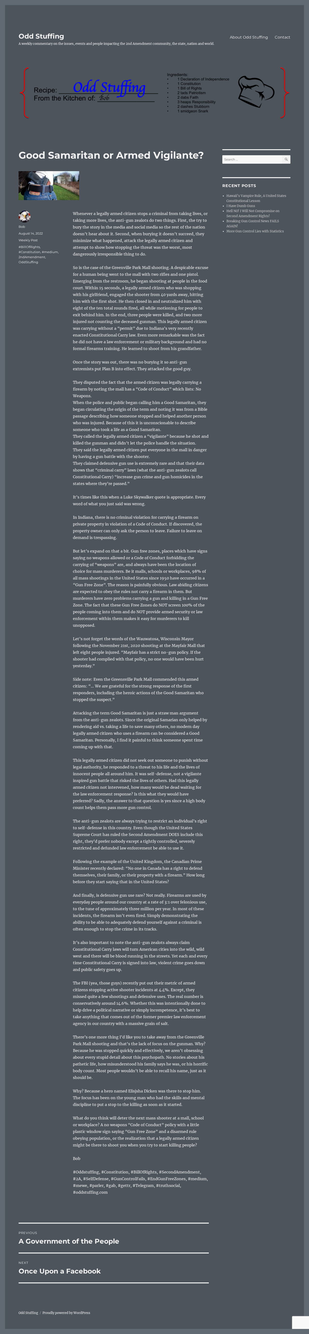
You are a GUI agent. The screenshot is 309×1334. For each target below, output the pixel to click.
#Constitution (29, 252)
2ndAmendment (32, 257)
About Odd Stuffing (249, 37)
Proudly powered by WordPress (66, 1313)
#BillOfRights (29, 247)
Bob (22, 227)
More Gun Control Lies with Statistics (255, 231)
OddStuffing (28, 262)
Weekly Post (28, 240)
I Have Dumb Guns (240, 206)
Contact (282, 37)
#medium (50, 252)
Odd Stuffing (41, 36)
